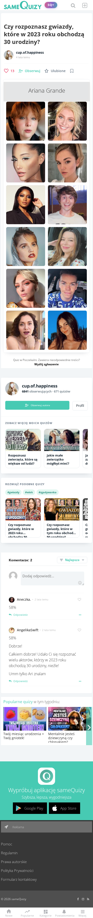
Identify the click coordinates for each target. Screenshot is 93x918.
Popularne (27, 915)
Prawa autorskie (14, 861)
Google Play (33, 808)
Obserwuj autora (40, 405)
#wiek (29, 492)
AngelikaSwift (27, 630)
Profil (80, 405)
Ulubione (58, 71)
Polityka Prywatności (17, 870)
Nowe (8, 915)
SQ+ (51, 5)
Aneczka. (24, 599)
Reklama (18, 827)
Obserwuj (32, 71)
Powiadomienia (64, 915)
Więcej (82, 915)
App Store (68, 808)
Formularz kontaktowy (19, 879)
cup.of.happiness (30, 52)
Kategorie (46, 915)
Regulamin (9, 852)
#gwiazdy (13, 492)
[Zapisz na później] (71, 71)
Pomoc (6, 844)
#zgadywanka (48, 492)
